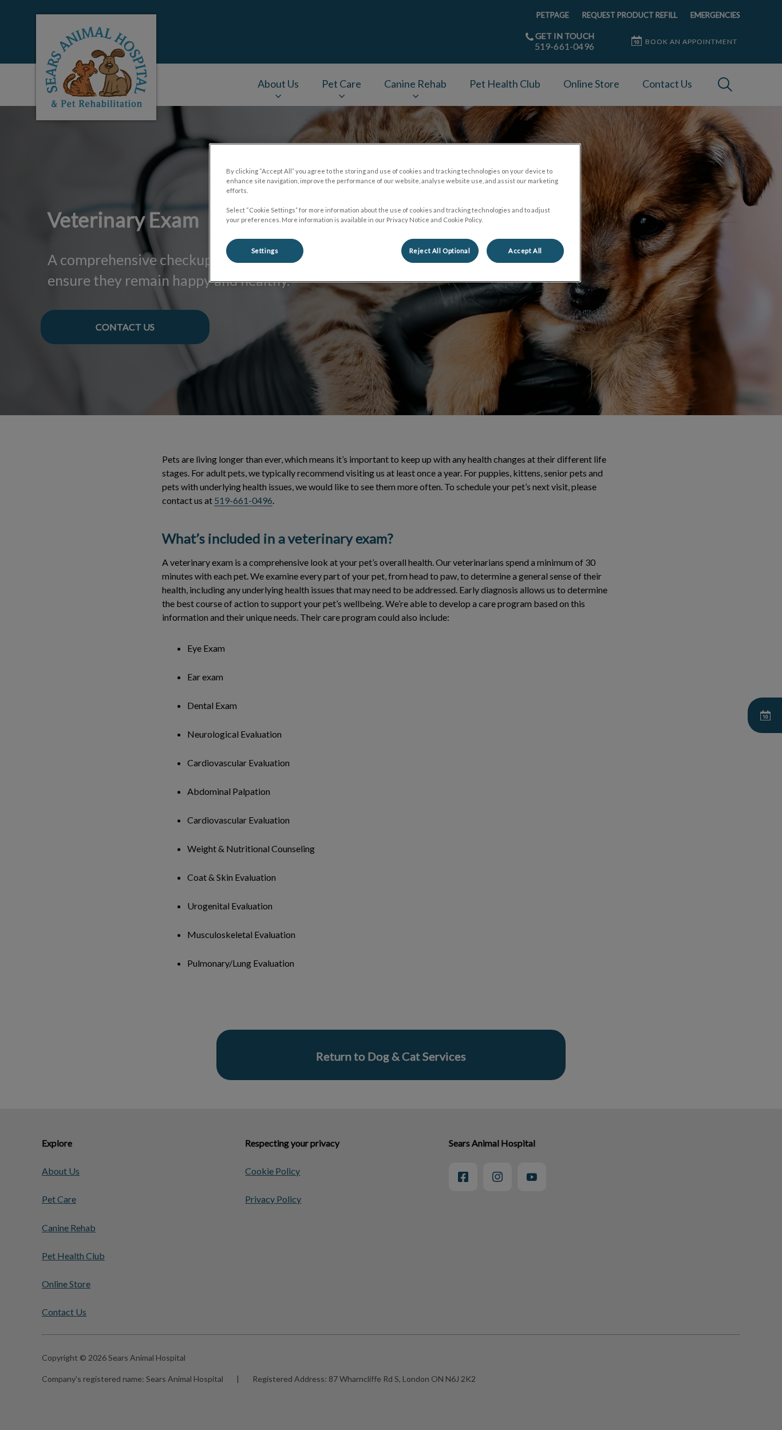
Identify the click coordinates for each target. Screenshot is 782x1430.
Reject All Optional (440, 250)
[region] (395, 212)
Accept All (525, 250)
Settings (265, 250)
